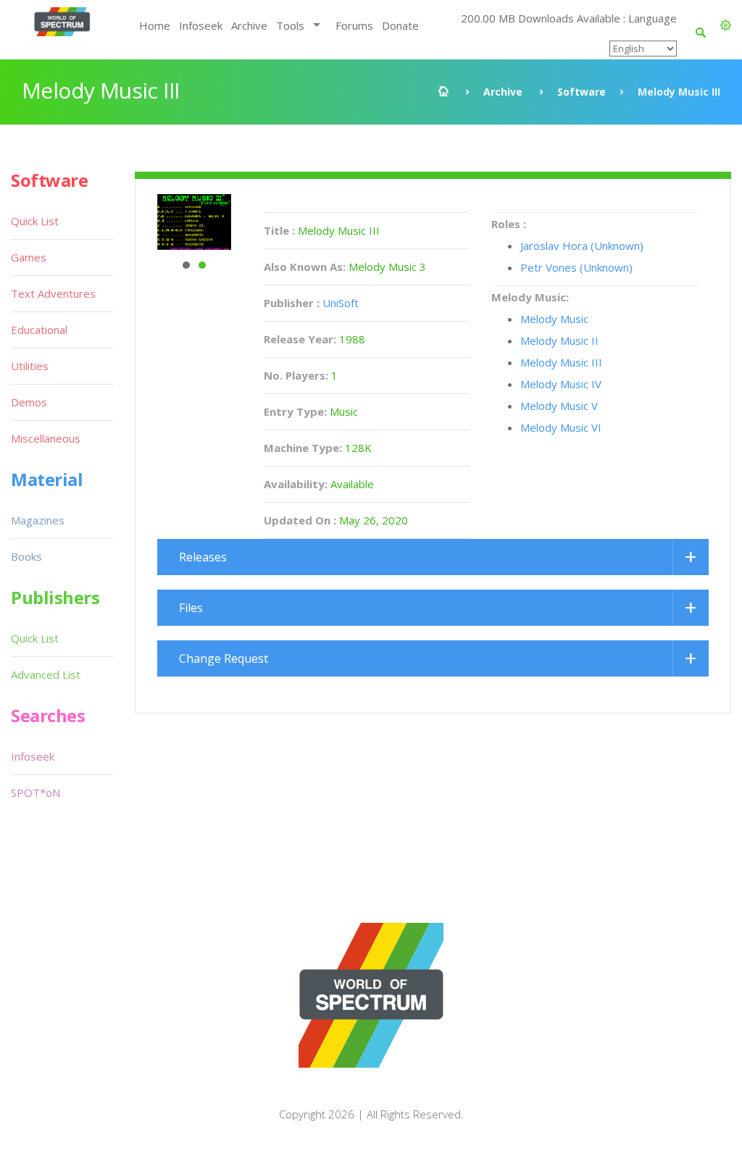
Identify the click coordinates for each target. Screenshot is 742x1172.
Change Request (223, 658)
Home (154, 25)
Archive (249, 25)
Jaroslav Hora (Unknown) (581, 245)
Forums (354, 25)
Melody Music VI (560, 427)
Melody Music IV (560, 384)
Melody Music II (559, 340)
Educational (39, 329)
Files (191, 608)
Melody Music (554, 318)
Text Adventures (53, 293)
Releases (203, 557)
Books (26, 556)
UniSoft (340, 303)
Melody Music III (561, 362)
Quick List (35, 221)
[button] (725, 25)
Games (28, 257)
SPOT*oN (35, 792)
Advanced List (45, 674)
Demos (29, 402)
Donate (400, 25)
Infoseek (200, 25)
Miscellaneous (45, 438)
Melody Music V (559, 405)
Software (581, 92)
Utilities (30, 366)
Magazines (37, 520)
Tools (290, 25)
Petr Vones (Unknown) (576, 267)
